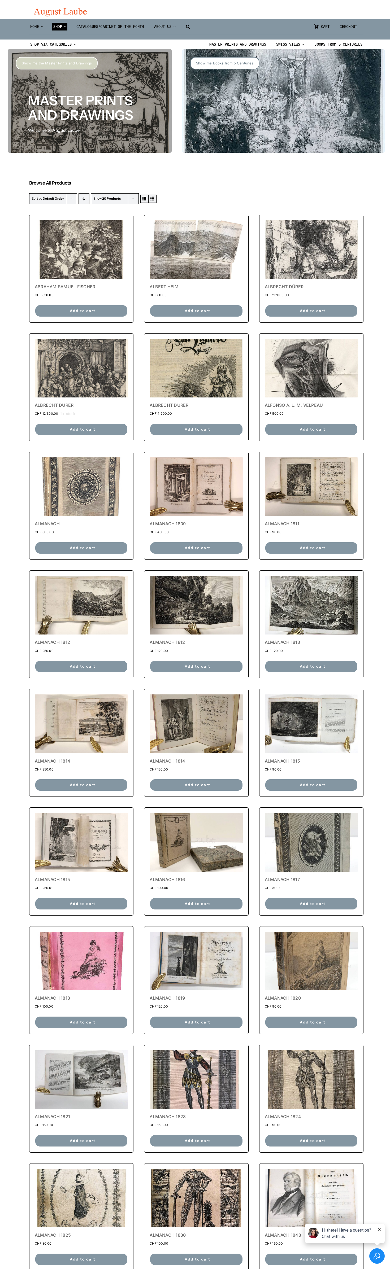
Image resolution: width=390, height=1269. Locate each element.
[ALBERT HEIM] (196, 249)
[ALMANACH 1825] (81, 1198)
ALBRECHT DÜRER (284, 286)
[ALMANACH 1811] (311, 486)
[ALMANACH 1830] (196, 1198)
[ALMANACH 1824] (311, 1079)
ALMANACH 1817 (282, 879)
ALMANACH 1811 (282, 523)
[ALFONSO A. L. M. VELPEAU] (311, 368)
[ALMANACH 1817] (311, 842)
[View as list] (152, 199)
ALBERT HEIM (164, 286)
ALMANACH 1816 (167, 879)
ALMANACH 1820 (283, 998)
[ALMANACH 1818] (81, 961)
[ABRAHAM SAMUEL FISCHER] (81, 249)
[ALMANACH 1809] (196, 486)
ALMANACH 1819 (167, 998)
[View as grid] (144, 199)
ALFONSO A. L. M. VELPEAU (294, 405)
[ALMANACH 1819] (196, 961)
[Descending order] (84, 199)
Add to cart (83, 310)
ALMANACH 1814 (52, 761)
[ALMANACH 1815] (311, 723)
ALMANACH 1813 (282, 642)
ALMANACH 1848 (283, 1235)
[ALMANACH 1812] (81, 605)
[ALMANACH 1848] (311, 1198)
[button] (188, 27)
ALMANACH (47, 523)
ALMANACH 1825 (53, 1235)
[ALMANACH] (81, 486)
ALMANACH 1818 (52, 998)
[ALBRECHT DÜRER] (311, 249)
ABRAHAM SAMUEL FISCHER (65, 286)
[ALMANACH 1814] (81, 723)
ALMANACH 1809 (168, 523)
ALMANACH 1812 (52, 642)
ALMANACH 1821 (52, 1116)
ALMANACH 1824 (283, 1116)
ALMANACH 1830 (168, 1235)
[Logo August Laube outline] (60, 10)
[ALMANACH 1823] (196, 1079)
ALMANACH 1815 (282, 761)
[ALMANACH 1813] (311, 605)
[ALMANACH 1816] (196, 842)
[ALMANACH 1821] (81, 1079)
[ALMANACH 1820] (311, 961)
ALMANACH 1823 (168, 1116)
